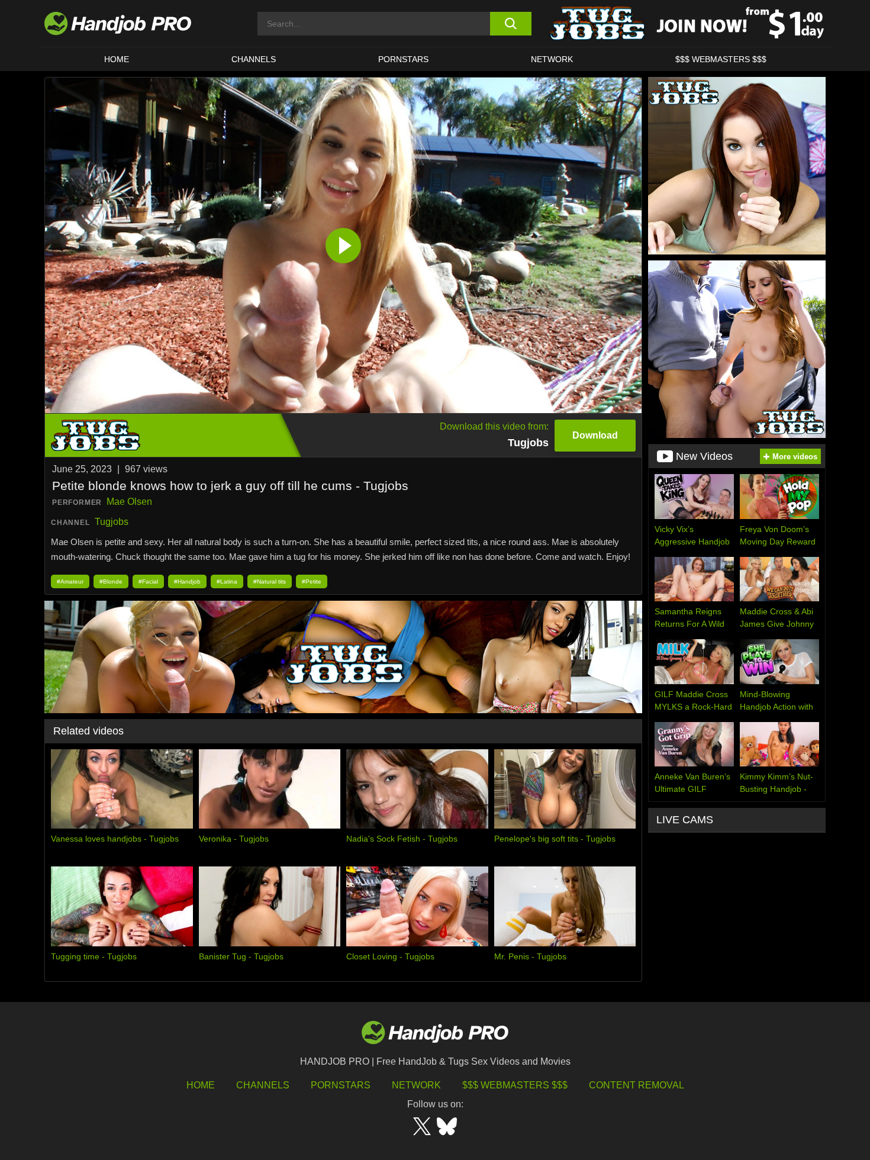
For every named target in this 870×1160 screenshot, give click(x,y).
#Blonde (111, 581)
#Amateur (70, 581)
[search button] (510, 24)
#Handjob (187, 581)
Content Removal (636, 1085)
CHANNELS (253, 59)
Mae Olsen (129, 502)
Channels (262, 1085)
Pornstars (403, 59)
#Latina (227, 581)
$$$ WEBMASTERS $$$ (720, 59)
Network (552, 59)
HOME (116, 59)
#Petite (311, 581)
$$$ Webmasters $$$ (515, 1085)
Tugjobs (111, 522)
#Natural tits (269, 581)
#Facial (148, 581)
